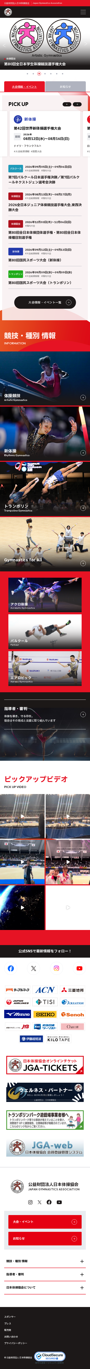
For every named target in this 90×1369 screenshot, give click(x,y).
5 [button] (51, 74)
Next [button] (85, 43)
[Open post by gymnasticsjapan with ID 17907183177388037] (22, 907)
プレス (7, 1323)
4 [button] (45, 74)
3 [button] (39, 74)
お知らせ (19, 1238)
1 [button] (27, 74)
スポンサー (10, 1317)
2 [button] (33, 74)
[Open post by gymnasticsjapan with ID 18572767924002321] (22, 862)
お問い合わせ (11, 1337)
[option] (45, 44)
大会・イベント (23, 1222)
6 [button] (57, 74)
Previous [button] (4, 45)
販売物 (7, 1330)
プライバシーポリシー (15, 1343)
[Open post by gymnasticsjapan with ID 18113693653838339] (22, 816)
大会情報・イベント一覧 (44, 302)
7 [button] (62, 74)
